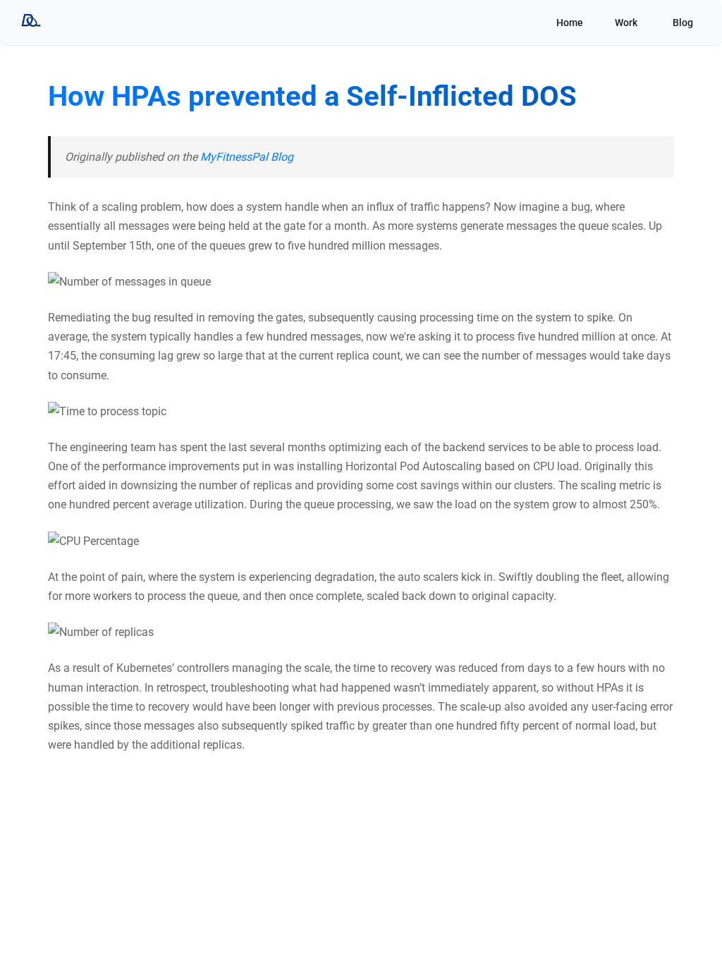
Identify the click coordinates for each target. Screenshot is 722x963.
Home (569, 22)
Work (626, 22)
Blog (683, 22)
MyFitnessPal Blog (246, 157)
